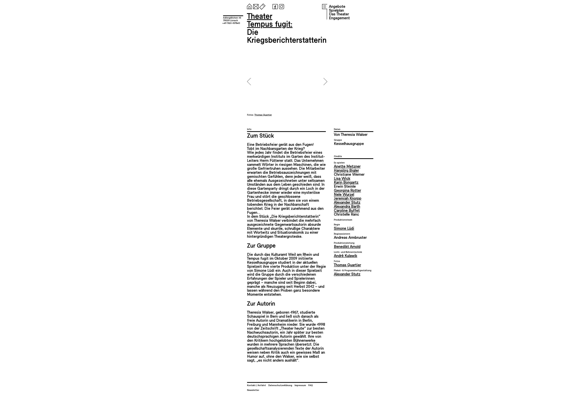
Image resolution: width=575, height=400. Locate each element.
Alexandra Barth (347, 206)
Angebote (337, 6)
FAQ (310, 385)
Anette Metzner (347, 166)
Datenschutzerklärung (280, 385)
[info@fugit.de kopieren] (255, 6)
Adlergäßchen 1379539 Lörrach (232, 19)
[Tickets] (262, 6)
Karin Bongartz (346, 182)
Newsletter (253, 389)
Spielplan (336, 10)
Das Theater (339, 13)
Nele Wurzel (344, 194)
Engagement (339, 17)
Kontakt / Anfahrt (256, 385)
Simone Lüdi (344, 228)
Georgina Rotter (347, 190)
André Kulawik (345, 255)
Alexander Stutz (347, 202)
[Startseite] (249, 6)
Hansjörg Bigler (346, 170)
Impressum (300, 385)
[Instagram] (281, 6)
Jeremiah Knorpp (347, 198)
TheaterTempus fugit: (269, 20)
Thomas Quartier (347, 264)
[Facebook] (274, 6)
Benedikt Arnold (347, 246)
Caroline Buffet (347, 210)
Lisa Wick (342, 178)
